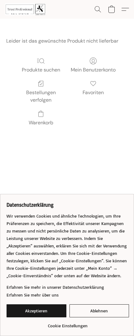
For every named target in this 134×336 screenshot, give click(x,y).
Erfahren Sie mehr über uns (33, 294)
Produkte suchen (41, 70)
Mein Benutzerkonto (93, 70)
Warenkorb (41, 122)
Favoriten (93, 92)
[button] (26, 9)
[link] (68, 323)
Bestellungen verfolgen (41, 96)
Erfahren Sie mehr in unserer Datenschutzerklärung (55, 287)
